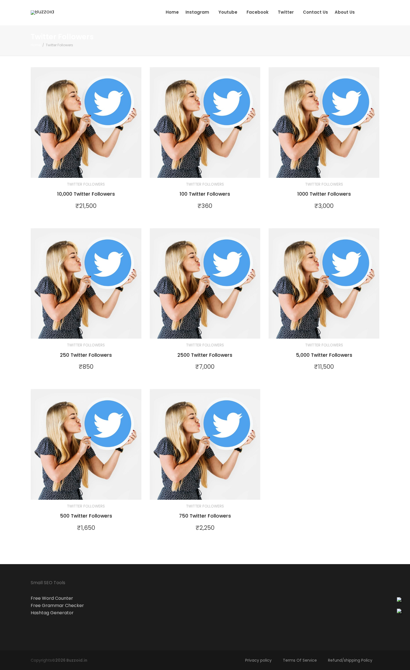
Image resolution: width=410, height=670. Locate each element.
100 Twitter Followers (205, 194)
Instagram (197, 12)
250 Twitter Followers (86, 355)
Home (172, 12)
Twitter (286, 12)
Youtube (228, 12)
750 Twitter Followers (205, 516)
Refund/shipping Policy (350, 660)
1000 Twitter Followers (324, 194)
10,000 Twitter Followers (86, 194)
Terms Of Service (300, 660)
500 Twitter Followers (86, 516)
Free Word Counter (52, 598)
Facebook (258, 12)
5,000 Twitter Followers (324, 355)
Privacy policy (258, 660)
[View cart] (363, 12)
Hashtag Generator (52, 613)
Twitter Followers (86, 184)
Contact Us (315, 12)
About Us (345, 12)
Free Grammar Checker (57, 605)
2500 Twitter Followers (204, 355)
